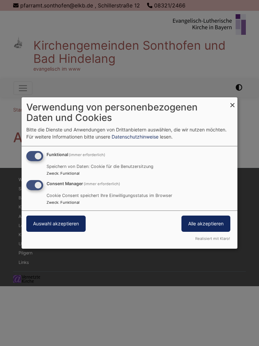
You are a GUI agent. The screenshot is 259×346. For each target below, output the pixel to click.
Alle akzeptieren (206, 223)
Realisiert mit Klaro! (212, 238)
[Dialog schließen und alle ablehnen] (232, 101)
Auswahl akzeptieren (56, 223)
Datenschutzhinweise (135, 137)
